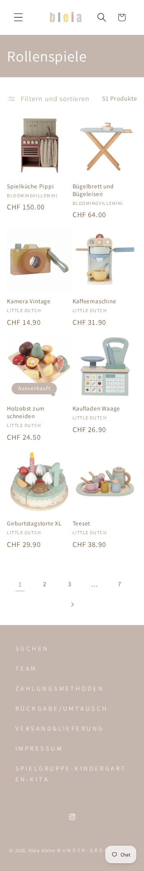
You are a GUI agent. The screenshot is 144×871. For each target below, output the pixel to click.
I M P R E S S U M (38, 748)
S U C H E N (31, 648)
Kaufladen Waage (97, 408)
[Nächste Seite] (72, 604)
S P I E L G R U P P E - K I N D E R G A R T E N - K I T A (70, 773)
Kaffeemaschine (94, 301)
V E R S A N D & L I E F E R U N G (59, 728)
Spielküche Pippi (30, 186)
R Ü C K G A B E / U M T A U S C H (61, 708)
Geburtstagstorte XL (34, 523)
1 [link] (20, 584)
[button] (18, 17)
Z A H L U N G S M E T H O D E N (59, 688)
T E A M (25, 668)
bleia (34, 850)
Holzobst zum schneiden (25, 412)
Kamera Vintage (29, 301)
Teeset (82, 523)
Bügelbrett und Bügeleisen (93, 190)
